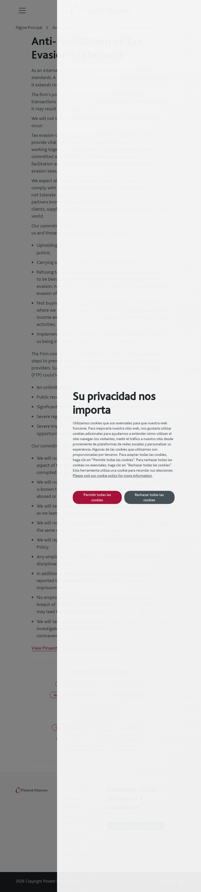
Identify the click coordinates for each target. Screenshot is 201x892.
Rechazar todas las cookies (149, 497)
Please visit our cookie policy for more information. (113, 475)
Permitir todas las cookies (97, 497)
